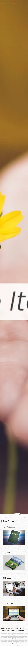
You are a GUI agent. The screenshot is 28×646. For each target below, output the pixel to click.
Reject (14, 639)
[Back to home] (14, 3)
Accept (14, 635)
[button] (2, 3)
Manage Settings (14, 643)
